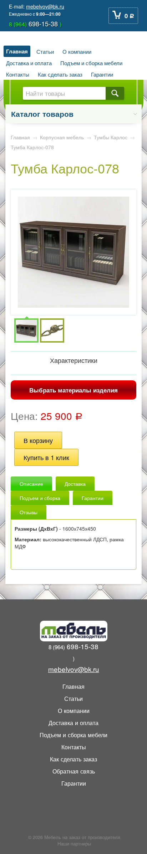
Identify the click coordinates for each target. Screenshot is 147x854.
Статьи (45, 51)
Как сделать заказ (60, 74)
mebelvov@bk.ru (45, 6)
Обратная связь (73, 771)
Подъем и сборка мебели (91, 63)
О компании (76, 51)
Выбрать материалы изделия (73, 390)
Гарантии (102, 74)
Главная (17, 51)
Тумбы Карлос (110, 137)
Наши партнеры (74, 843)
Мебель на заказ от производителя (82, 837)
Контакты (17, 74)
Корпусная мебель (62, 137)
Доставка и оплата (29, 63)
